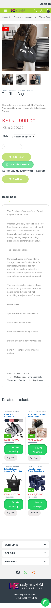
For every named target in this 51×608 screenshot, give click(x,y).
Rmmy (40, 380)
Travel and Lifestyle (22, 17)
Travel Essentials (9, 90)
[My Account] (41, 10)
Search (35, 10)
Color (6, 136)
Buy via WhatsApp (14, 449)
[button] (46, 27)
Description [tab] (9, 197)
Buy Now (11, 457)
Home (5, 17)
